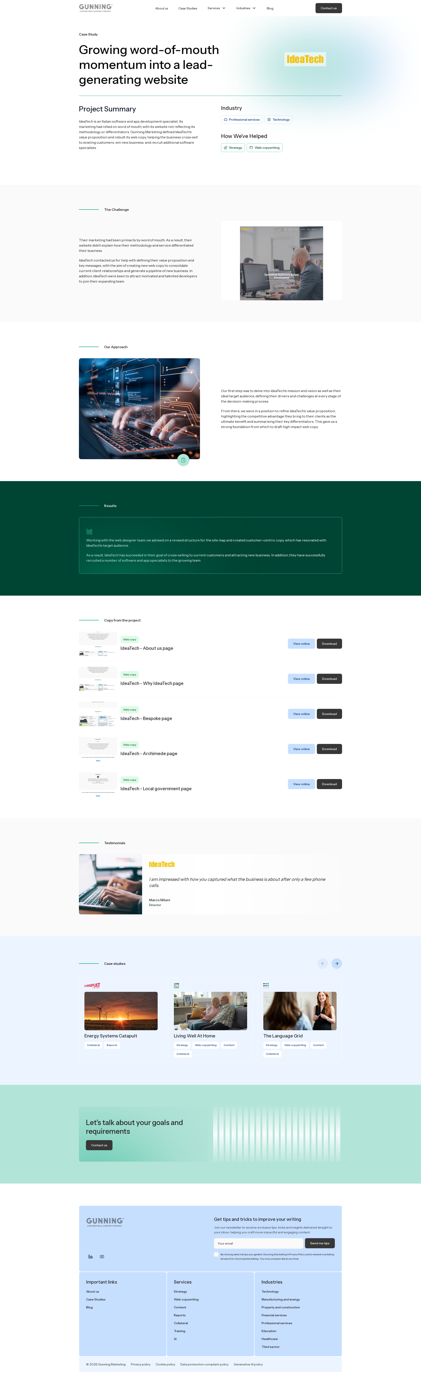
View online (301, 644)
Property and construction (281, 1307)
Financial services (274, 1315)
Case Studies (187, 8)
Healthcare (270, 1339)
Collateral (181, 1323)
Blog (270, 8)
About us (161, 8)
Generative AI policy (248, 1364)
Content (180, 1307)
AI (175, 1339)
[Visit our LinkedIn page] (90, 1256)
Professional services (277, 1323)
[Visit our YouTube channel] (102, 1256)
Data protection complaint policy (204, 1364)
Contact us (329, 8)
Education (269, 1331)
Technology (270, 1291)
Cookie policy (165, 1364)
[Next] (337, 963)
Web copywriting (186, 1299)
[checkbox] (216, 1254)
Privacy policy (140, 1364)
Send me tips (320, 1243)
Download (329, 644)
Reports (180, 1315)
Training (179, 1331)
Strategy (180, 1291)
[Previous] (323, 963)
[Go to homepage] (96, 8)
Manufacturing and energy (281, 1299)
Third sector (271, 1347)
